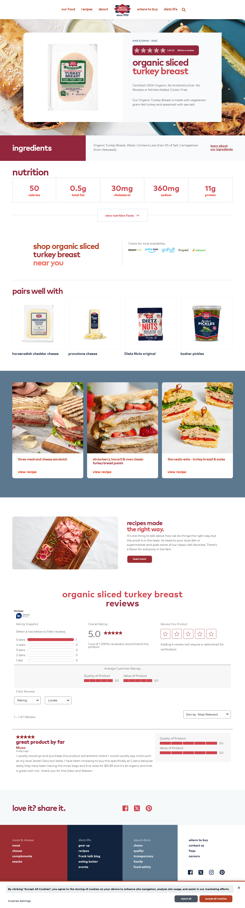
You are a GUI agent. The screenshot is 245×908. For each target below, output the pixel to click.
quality (139, 850)
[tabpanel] (38, 325)
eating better (88, 861)
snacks (17, 861)
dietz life (84, 840)
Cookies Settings (19, 900)
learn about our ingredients (222, 147)
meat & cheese (140, 40)
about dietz (142, 840)
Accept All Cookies (216, 898)
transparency (143, 856)
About (103, 9)
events (83, 867)
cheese (17, 850)
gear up (84, 845)
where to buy (198, 840)
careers (194, 856)
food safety (142, 867)
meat (154, 40)
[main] (122, 894)
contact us (196, 845)
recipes (83, 850)
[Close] (239, 887)
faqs (192, 850)
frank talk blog (89, 856)
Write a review (185, 50)
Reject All (186, 898)
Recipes (86, 9)
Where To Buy (147, 9)
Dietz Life (170, 9)
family (138, 861)
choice (138, 845)
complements (22, 856)
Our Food (68, 9)
